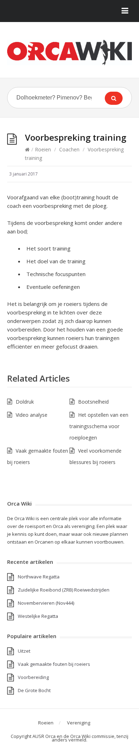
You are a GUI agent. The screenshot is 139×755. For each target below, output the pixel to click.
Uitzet (24, 651)
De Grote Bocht (34, 690)
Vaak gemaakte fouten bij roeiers (54, 664)
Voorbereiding (33, 677)
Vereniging (78, 722)
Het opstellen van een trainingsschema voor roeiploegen (99, 426)
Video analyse (31, 414)
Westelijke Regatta (38, 616)
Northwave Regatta (39, 576)
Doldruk (25, 401)
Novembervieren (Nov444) (46, 603)
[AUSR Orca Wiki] (69, 52)
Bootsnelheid (93, 401)
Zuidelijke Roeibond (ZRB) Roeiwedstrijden (63, 590)
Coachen (69, 149)
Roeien (43, 149)
